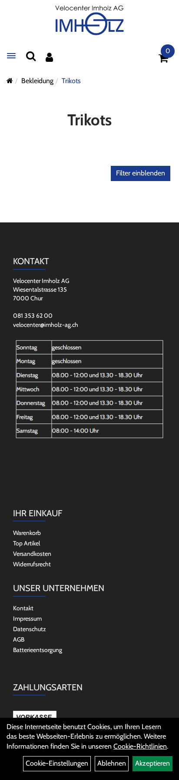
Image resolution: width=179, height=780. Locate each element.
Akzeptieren (152, 763)
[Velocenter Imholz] (89, 20)
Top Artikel (26, 543)
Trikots (71, 81)
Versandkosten (32, 554)
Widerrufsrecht (32, 564)
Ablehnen (111, 763)
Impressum (27, 618)
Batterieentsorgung (37, 650)
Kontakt (23, 608)
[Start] (10, 81)
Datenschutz (29, 629)
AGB (18, 639)
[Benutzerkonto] (49, 57)
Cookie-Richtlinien (140, 746)
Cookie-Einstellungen (57, 763)
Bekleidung (37, 81)
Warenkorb (27, 533)
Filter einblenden (140, 173)
